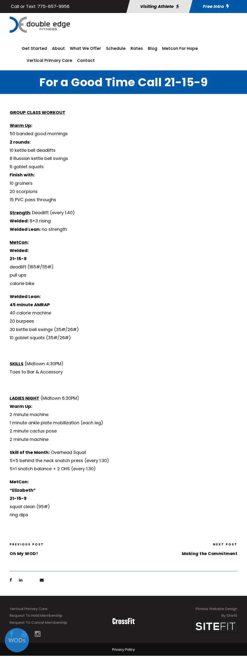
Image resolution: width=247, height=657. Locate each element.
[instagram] (38, 634)
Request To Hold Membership (36, 615)
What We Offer (85, 48)
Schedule (116, 48)
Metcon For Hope (180, 48)
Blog (152, 48)
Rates (136, 48)
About (58, 48)
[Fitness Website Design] (215, 626)
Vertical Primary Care (49, 60)
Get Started (34, 48)
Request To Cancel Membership (38, 622)
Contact (86, 60)
